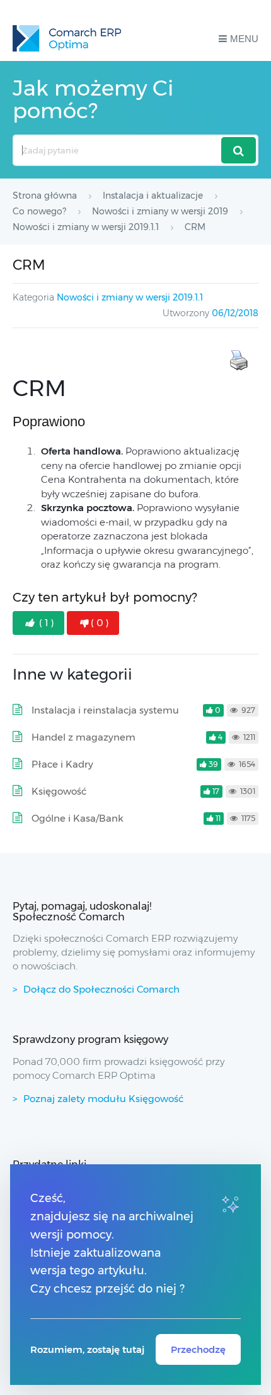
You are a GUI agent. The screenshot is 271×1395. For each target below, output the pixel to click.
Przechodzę (198, 1349)
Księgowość (59, 791)
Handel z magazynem (84, 737)
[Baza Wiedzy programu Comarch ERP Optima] (67, 38)
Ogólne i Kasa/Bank (78, 818)
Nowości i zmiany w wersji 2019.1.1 (130, 297)
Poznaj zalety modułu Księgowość (103, 1099)
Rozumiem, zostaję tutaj (87, 1349)
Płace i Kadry (62, 764)
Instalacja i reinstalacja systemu (105, 710)
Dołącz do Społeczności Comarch (101, 989)
